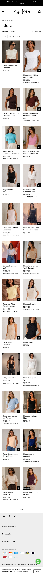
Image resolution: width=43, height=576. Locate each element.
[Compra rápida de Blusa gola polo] (39, 299)
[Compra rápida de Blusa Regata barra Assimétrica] (18, 449)
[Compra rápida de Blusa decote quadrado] (39, 449)
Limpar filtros (14, 36)
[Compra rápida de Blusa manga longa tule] (39, 373)
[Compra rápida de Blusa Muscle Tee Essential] (18, 61)
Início (4, 20)
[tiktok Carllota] (14, 516)
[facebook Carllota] (9, 516)
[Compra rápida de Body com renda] (18, 373)
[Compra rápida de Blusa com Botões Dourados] (18, 223)
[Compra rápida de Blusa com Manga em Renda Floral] (39, 109)
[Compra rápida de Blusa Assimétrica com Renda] (39, 70)
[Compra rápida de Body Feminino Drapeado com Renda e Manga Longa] (39, 185)
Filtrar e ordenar (8, 31)
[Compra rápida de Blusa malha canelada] (18, 338)
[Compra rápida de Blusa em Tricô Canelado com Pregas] (18, 299)
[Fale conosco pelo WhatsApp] (38, 561)
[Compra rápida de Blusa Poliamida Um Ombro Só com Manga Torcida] (18, 109)
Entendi (37, 571)
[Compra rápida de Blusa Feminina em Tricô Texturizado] (39, 261)
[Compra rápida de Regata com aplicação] (18, 185)
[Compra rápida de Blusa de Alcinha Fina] (39, 411)
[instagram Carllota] (4, 516)
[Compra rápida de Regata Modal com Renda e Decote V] (39, 147)
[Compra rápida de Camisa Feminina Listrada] (18, 261)
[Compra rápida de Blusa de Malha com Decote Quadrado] (39, 223)
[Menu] (3, 11)
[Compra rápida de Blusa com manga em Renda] (18, 411)
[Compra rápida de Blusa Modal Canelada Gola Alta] (18, 147)
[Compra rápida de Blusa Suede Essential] (18, 488)
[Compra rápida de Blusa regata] (39, 338)
